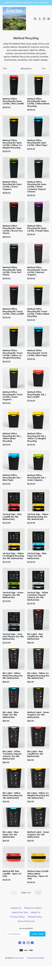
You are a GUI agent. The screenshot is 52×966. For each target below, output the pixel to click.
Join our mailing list (26, 928)
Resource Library (33, 907)
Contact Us (15, 907)
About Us (35, 912)
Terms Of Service (26, 921)
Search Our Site (20, 912)
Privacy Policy (17, 916)
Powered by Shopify (35, 958)
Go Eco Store (18, 958)
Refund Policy (35, 916)
